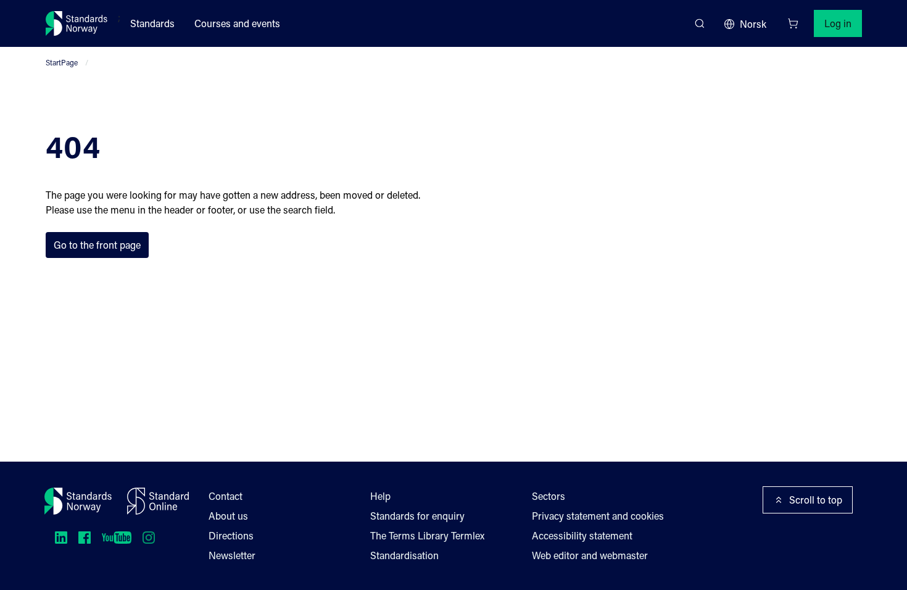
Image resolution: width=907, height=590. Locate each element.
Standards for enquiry (417, 515)
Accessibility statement (582, 535)
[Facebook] (84, 537)
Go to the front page (97, 244)
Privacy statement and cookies (598, 515)
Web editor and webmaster (590, 555)
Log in (837, 23)
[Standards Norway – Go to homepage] (77, 23)
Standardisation (404, 555)
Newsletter (232, 555)
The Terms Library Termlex (427, 535)
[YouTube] (116, 537)
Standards (152, 23)
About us (228, 515)
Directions (231, 535)
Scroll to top (815, 499)
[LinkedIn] (61, 537)
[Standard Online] (158, 501)
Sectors (548, 495)
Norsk (753, 23)
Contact (225, 495)
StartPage (62, 62)
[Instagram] (148, 537)
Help (380, 495)
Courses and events (237, 23)
